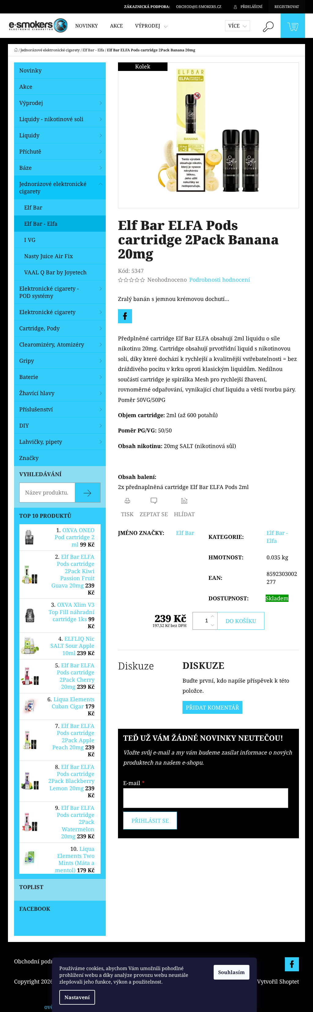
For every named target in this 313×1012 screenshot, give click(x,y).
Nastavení (77, 997)
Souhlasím (231, 972)
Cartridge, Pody (39, 328)
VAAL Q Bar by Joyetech (55, 272)
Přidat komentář (212, 707)
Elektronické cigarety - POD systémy (49, 292)
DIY (24, 425)
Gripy (26, 360)
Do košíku (241, 621)
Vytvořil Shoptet (278, 981)
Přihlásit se (150, 820)
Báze (25, 167)
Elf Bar (33, 207)
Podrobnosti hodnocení (219, 279)
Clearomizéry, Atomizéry (51, 344)
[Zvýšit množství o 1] (212, 616)
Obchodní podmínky (41, 961)
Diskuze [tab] (136, 665)
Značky (29, 458)
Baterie (28, 376)
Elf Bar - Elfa (40, 223)
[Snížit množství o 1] (212, 625)
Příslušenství (36, 409)
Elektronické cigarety (47, 312)
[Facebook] (125, 316)
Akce (25, 86)
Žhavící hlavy (36, 393)
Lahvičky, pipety (40, 441)
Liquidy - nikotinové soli (51, 119)
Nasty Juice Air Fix (48, 256)
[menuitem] (86, 25)
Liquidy (29, 135)
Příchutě (30, 151)
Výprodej (31, 102)
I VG (29, 239)
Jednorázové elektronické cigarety (53, 187)
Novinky (30, 70)
